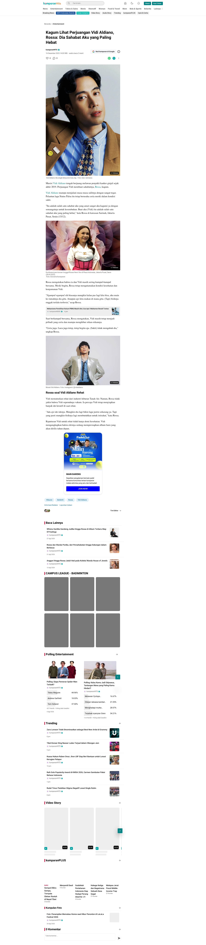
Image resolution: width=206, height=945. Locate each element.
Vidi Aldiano (59, 183)
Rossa (98, 186)
